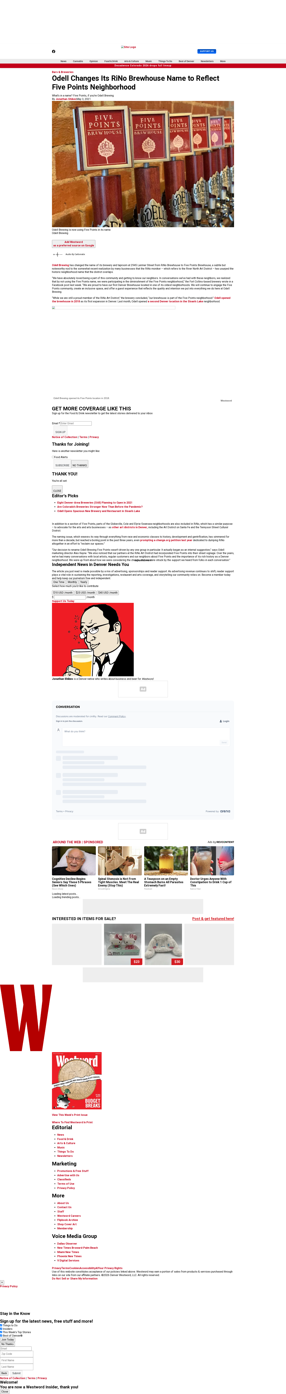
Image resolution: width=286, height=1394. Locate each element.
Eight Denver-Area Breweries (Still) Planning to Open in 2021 (94, 502)
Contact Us (64, 1207)
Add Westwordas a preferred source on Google (73, 243)
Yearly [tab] (83, 582)
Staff (60, 1211)
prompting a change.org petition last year (166, 540)
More (223, 61)
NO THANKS (79, 465)
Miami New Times (68, 1252)
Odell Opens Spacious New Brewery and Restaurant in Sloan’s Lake (98, 511)
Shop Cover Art (67, 1224)
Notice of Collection (64, 437)
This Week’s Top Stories (17, 1332)
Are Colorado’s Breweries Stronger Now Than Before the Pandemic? (100, 506)
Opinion (94, 61)
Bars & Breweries (62, 72)
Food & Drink (111, 61)
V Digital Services (68, 1260)
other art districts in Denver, (130, 527)
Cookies (74, 1268)
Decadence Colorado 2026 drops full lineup (143, 65)
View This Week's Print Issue (70, 1114)
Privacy (94, 437)
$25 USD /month (85, 592)
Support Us (207, 51)
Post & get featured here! (213, 919)
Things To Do (165, 61)
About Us (63, 1203)
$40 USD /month (108, 592)
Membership (65, 1228)
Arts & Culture (131, 61)
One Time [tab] (58, 582)
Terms (83, 437)
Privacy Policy (66, 1188)
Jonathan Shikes (66, 99)
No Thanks (7, 1344)
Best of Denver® (13, 1335)
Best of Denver (186, 61)
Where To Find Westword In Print (72, 1122)
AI (96, 1268)
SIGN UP (60, 432)
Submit (16, 1373)
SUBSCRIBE (62, 465)
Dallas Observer (67, 1243)
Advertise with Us (68, 1175)
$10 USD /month (62, 592)
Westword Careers (69, 1215)
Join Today (7, 1339)
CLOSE (57, 490)
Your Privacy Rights (110, 1268)
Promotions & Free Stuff (73, 1171)
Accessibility (87, 1268)
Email (56, 423)
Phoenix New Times (69, 1256)
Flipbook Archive (67, 1220)
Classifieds (64, 1179)
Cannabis (78, 61)
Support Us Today (63, 601)
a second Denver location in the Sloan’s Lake (175, 301)
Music (148, 61)
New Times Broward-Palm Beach (77, 1247)
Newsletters (207, 61)
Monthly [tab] (72, 582)
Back (4, 1373)
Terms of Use (65, 1183)
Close (4, 1391)
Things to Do (10, 1325)
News (63, 61)
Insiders (7, 1328)
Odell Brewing (60, 265)
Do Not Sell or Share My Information (74, 1278)
